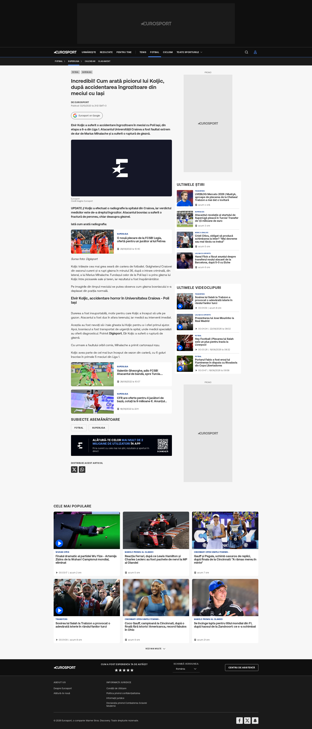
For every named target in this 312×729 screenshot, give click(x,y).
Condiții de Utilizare (116, 688)
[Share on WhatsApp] (82, 469)
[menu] (246, 52)
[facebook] (239, 720)
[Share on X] (74, 469)
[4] (128, 670)
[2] (120, 670)
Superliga (87, 72)
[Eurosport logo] (65, 52)
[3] (124, 670)
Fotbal (75, 72)
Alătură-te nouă (62, 693)
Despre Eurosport (63, 688)
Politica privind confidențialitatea (123, 693)
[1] (116, 670)
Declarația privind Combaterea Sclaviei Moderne (126, 704)
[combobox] (186, 668)
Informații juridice (115, 698)
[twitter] (247, 720)
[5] (132, 670)
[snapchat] (255, 720)
